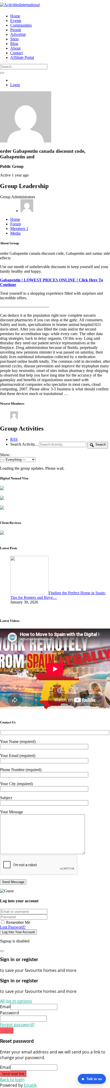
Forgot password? (17, 1024)
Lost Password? (13, 927)
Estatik (30, 1085)
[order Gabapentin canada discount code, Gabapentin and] (25, 141)
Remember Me (17, 922)
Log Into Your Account (18, 932)
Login (15, 85)
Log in (6, 1030)
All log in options (16, 1001)
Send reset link (13, 1073)
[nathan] (14, 417)
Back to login (12, 1079)
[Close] (2, 951)
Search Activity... (24, 444)
